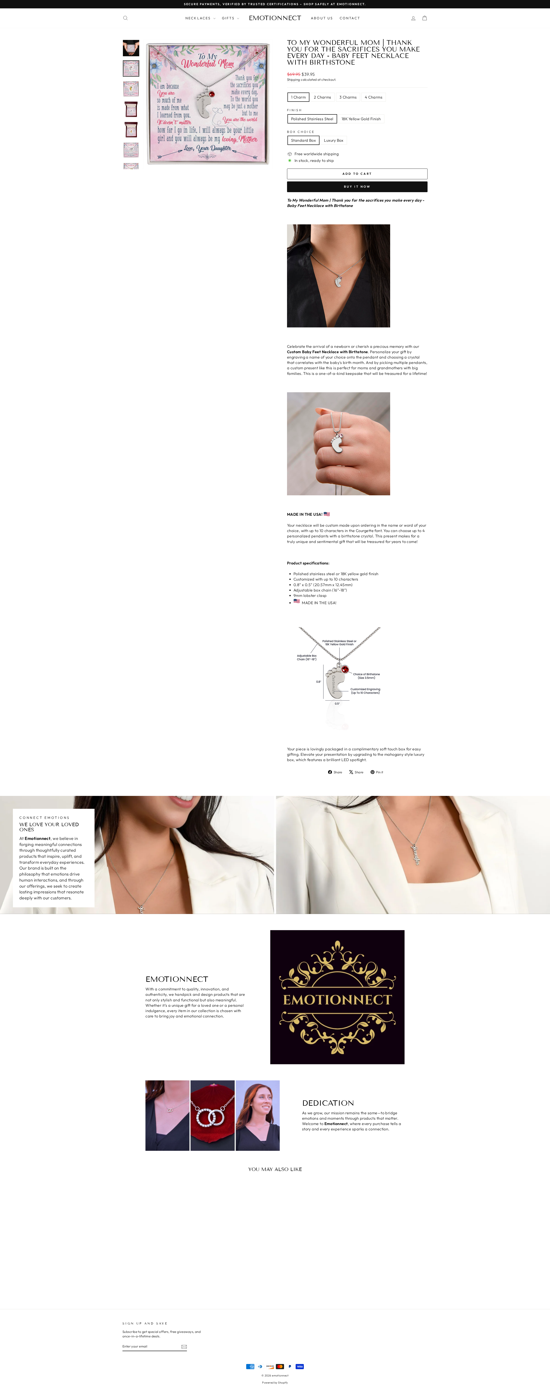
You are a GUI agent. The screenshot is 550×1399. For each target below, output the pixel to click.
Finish (294, 110)
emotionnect (275, 18)
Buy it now (357, 187)
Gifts (229, 18)
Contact (350, 18)
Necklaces (198, 18)
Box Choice (301, 132)
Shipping (293, 80)
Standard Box (303, 140)
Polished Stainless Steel (312, 118)
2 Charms (322, 97)
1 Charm (298, 97)
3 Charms (348, 97)
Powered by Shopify (275, 1382)
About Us (322, 18)
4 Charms (373, 97)
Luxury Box (334, 140)
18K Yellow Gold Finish (361, 118)
